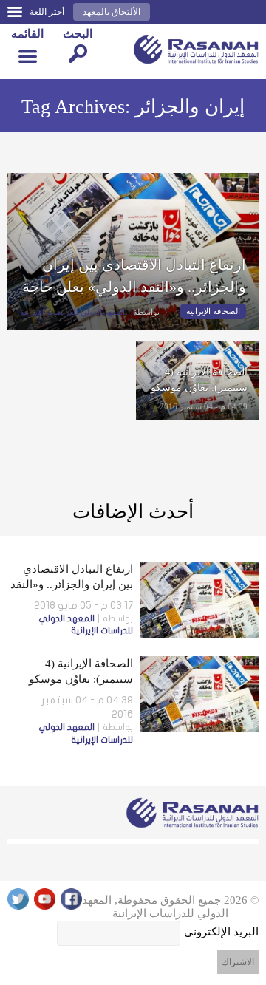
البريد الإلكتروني (221, 932)
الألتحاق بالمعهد (111, 12)
